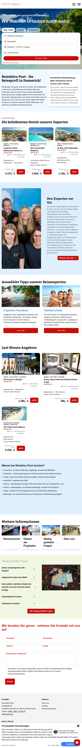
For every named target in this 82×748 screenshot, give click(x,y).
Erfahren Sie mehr (66, 258)
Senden (10, 681)
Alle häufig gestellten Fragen (41, 611)
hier (26, 740)
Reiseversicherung (49, 709)
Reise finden (42, 58)
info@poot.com (7, 714)
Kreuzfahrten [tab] (33, 30)
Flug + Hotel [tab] (8, 30)
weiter (20, 172)
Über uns (45, 703)
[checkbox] (6, 668)
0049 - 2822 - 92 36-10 (16, 711)
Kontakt (45, 706)
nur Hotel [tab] (20, 30)
